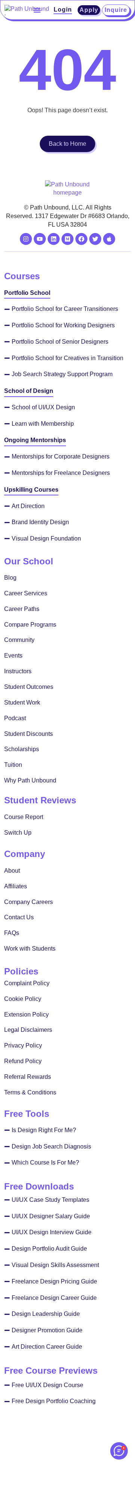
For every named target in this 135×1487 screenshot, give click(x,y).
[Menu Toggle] (37, 10)
